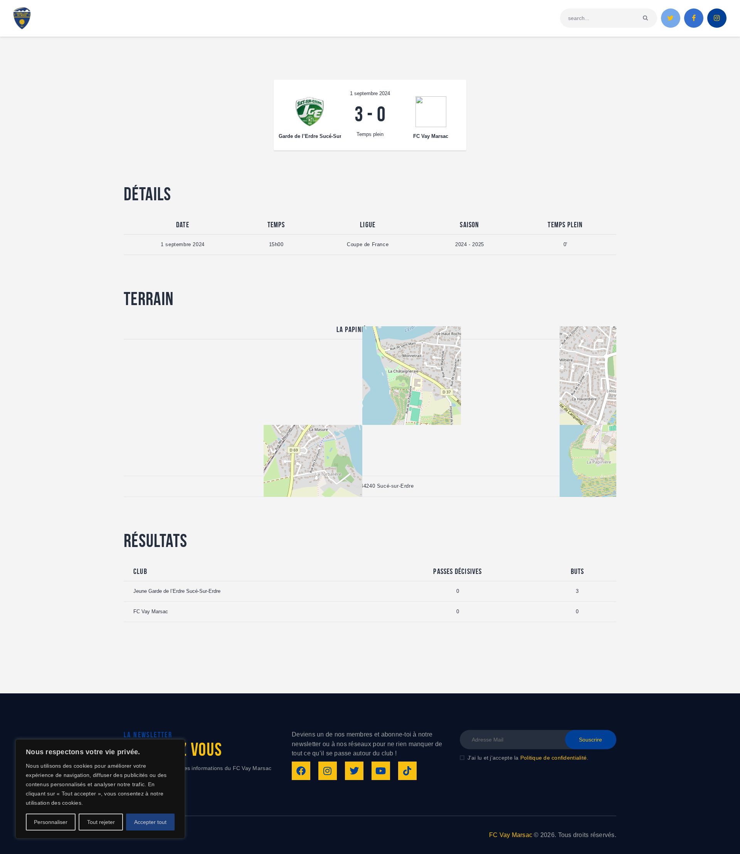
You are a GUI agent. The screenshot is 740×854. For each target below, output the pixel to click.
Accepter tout (150, 822)
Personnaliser (50, 822)
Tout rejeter (101, 822)
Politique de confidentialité (553, 758)
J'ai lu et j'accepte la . (528, 758)
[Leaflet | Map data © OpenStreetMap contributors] (370, 407)
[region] (100, 789)
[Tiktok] (407, 771)
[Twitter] (354, 771)
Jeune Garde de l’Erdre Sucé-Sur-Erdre (176, 591)
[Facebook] (301, 771)
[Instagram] (327, 771)
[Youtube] (381, 771)
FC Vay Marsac (150, 611)
